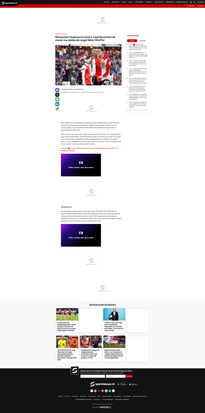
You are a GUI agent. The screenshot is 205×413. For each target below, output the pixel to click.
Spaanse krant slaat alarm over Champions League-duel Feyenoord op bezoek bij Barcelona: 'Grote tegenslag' (113, 354)
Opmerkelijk (170, 2)
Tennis (124, 2)
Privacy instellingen (107, 399)
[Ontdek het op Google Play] (122, 384)
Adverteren (83, 396)
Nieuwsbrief (92, 396)
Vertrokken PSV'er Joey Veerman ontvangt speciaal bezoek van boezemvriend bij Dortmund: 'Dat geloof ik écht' (67, 355)
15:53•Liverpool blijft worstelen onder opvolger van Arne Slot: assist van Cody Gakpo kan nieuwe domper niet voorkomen (138, 80)
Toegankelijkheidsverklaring (83, 399)
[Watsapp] (57, 99)
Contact (60, 396)
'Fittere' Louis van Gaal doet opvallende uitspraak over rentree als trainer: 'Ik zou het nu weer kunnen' (114, 326)
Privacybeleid (117, 396)
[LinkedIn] (57, 104)
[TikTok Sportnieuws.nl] (106, 391)
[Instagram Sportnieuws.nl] (95, 391)
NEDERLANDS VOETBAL (61, 34)
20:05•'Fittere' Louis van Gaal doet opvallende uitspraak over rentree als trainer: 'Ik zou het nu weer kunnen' (138, 63)
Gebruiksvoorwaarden (139, 396)
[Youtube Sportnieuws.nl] (102, 391)
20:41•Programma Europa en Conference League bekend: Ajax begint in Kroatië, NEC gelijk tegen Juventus (138, 55)
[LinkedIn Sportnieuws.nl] (109, 391)
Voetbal (106, 2)
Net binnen (191, 6)
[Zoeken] (194, 2)
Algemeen (143, 40)
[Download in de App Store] (133, 384)
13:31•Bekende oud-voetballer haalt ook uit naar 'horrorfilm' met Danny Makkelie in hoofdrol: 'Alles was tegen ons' (138, 96)
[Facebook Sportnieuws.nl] (91, 391)
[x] (57, 95)
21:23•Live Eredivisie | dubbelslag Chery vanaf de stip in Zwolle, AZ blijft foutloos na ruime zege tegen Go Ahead (138, 47)
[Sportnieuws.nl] (9, 3)
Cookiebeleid (127, 396)
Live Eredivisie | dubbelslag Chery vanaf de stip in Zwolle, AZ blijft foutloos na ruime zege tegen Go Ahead (66, 326)
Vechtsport (159, 2)
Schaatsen (115, 2)
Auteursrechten (106, 396)
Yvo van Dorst (65, 92)
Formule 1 (149, 2)
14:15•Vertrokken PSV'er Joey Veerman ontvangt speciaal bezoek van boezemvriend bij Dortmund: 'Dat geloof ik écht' (137, 88)
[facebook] (57, 90)
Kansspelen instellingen (122, 399)
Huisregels (97, 399)
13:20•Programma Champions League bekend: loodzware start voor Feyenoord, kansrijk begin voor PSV (138, 104)
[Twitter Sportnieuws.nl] (99, 391)
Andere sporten (182, 2)
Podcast (201, 6)
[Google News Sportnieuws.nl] (113, 391)
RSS (99, 396)
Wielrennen (139, 2)
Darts (131, 2)
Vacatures (75, 396)
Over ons (67, 396)
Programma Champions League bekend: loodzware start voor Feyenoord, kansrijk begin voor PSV (90, 354)
